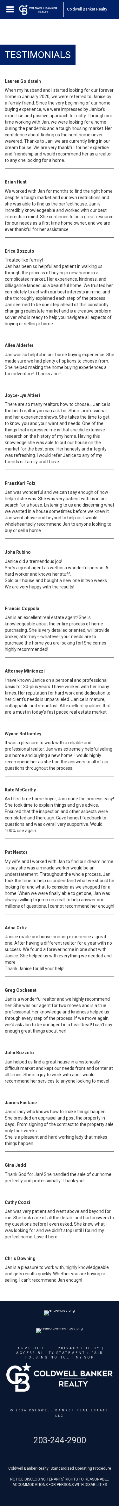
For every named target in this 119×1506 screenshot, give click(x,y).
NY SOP (85, 1357)
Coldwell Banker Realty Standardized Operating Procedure (59, 1468)
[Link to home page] (41, 9)
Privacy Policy (79, 1348)
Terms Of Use (33, 1348)
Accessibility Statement (50, 1353)
